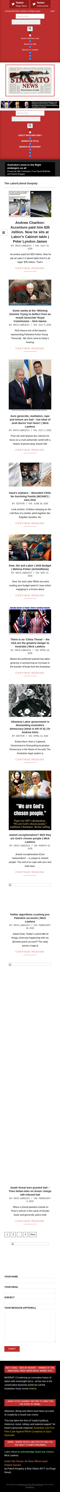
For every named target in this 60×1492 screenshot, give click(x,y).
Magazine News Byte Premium (31, 1484)
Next (32, 1234)
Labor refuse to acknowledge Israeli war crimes (28, 1452)
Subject (9, 1297)
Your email (11, 1287)
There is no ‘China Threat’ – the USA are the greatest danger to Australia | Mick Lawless (30, 643)
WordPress (29, 1487)
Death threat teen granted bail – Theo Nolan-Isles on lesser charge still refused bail (30, 1191)
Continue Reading (30, 268)
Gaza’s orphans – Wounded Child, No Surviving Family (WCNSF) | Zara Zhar (30, 496)
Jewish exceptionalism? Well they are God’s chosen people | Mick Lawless (30, 838)
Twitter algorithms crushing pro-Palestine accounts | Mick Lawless (30, 918)
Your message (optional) (20, 1308)
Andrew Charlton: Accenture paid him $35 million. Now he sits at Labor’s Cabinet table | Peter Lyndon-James (30, 232)
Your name (11, 1276)
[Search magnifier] (30, 28)
